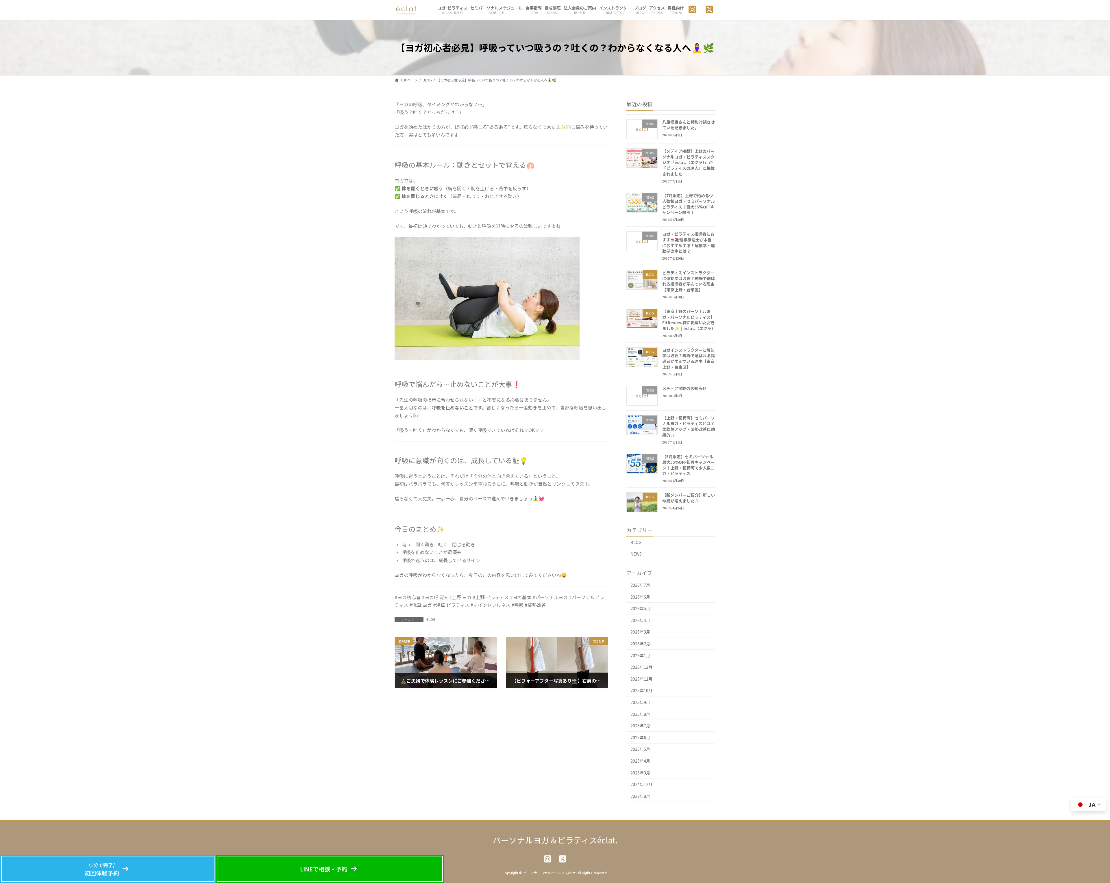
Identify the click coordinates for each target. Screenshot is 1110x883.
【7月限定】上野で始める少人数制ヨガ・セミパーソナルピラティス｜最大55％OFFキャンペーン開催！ (688, 203)
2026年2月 (640, 644)
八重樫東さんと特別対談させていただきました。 (688, 125)
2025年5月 (640, 749)
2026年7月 (640, 585)
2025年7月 (640, 726)
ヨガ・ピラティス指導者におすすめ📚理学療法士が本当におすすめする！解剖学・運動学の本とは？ (688, 242)
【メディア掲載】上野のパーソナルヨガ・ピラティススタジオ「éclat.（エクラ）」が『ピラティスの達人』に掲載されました (688, 162)
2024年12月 (641, 784)
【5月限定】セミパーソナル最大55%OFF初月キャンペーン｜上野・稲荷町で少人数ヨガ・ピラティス (688, 464)
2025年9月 (640, 702)
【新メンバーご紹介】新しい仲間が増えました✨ (688, 498)
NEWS (636, 554)
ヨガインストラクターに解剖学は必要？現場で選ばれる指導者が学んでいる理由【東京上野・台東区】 (688, 358)
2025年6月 (640, 737)
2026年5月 (640, 608)
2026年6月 (640, 596)
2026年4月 (640, 620)
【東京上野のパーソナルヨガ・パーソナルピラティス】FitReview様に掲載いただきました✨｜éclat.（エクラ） (688, 319)
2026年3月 (640, 632)
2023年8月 (640, 796)
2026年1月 (640, 655)
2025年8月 (640, 714)
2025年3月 (640, 772)
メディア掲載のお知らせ (684, 388)
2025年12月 (641, 667)
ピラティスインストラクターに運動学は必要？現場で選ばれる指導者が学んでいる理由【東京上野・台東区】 (688, 281)
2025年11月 (641, 678)
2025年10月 (641, 690)
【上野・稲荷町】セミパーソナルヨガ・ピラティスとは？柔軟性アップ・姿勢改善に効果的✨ (688, 426)
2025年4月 (640, 761)
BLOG (431, 619)
